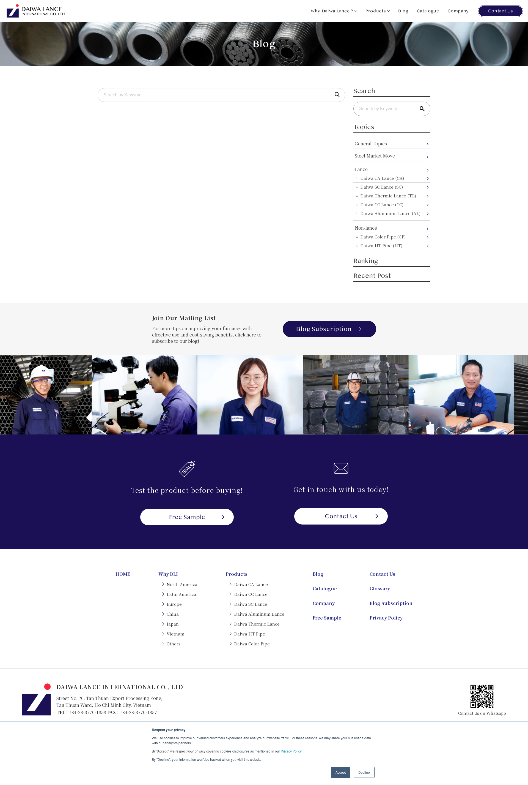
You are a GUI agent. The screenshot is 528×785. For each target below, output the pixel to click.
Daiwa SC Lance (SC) (381, 187)
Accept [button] (341, 772)
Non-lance (366, 228)
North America (182, 584)
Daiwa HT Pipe (249, 634)
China (173, 614)
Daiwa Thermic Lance (257, 624)
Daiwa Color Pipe (252, 644)
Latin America (181, 594)
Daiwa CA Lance (251, 584)
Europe (174, 604)
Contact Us (500, 11)
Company (458, 11)
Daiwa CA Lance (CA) (382, 178)
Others (173, 644)
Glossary (380, 588)
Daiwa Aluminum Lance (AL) (390, 213)
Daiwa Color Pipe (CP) (383, 237)
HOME (123, 574)
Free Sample (187, 517)
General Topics (371, 143)
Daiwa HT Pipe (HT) (381, 245)
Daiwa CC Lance (251, 594)
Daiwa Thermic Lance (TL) (388, 196)
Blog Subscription (324, 329)
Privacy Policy (291, 751)
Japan (173, 624)
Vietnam (176, 634)
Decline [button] (364, 772)
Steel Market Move (375, 156)
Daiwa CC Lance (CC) (381, 204)
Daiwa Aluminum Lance (259, 614)
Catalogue (428, 11)
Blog (403, 11)
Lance (361, 169)
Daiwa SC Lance (250, 604)
